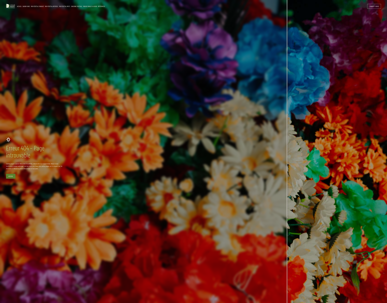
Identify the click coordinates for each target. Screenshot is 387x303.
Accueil (10, 176)
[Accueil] (10, 6)
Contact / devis (374, 6)
